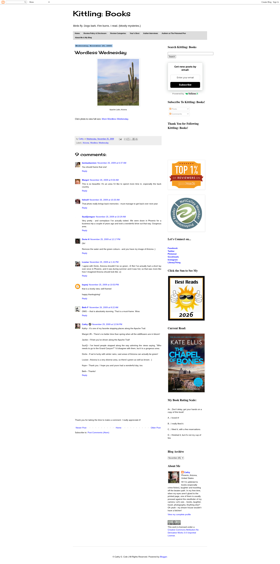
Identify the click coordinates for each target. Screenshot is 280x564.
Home (77, 33)
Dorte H (85, 239)
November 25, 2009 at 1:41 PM (104, 262)
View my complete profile (179, 514)
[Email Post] (120, 139)
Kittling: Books (102, 13)
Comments (176, 114)
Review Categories (118, 33)
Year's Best (134, 33)
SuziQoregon (88, 217)
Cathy (85, 324)
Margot (85, 180)
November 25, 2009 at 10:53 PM (104, 284)
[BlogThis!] (128, 139)
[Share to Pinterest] (136, 139)
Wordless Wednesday (99, 143)
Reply (84, 171)
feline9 (85, 200)
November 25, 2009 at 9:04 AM (104, 180)
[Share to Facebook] (133, 139)
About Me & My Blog (83, 38)
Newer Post (81, 427)
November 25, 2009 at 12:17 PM (105, 239)
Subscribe (185, 84)
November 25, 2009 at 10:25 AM (105, 200)
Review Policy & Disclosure (95, 33)
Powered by (178, 93)
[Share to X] (131, 139)
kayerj (85, 284)
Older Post (156, 427)
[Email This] (125, 139)
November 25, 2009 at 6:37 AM (111, 163)
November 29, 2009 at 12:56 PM (107, 324)
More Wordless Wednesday (115, 119)
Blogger (163, 557)
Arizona (86, 143)
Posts (174, 109)
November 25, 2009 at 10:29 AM (111, 217)
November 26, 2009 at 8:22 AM (103, 307)
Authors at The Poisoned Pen (174, 33)
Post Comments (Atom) (98, 432)
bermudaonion (89, 163)
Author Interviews (150, 33)
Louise (85, 262)
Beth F (85, 307)
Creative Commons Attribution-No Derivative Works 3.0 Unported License (183, 533)
